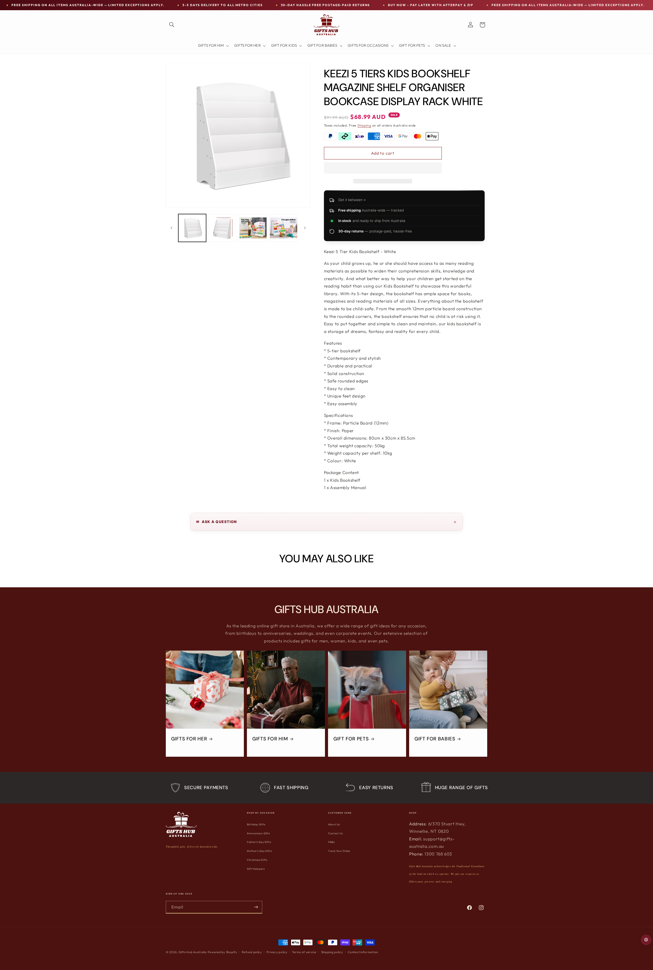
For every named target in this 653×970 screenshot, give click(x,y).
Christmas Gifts (257, 860)
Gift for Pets (351, 739)
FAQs (331, 842)
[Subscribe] (256, 907)
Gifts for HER (189, 739)
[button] (383, 168)
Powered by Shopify (222, 952)
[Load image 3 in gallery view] (253, 228)
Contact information (363, 952)
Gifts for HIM (270, 739)
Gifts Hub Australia (193, 952)
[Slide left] (171, 227)
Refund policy (252, 952)
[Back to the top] (646, 940)
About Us (334, 824)
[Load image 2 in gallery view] (222, 228)
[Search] (172, 25)
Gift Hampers (256, 868)
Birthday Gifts (256, 824)
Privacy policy (277, 952)
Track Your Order (339, 851)
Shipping (364, 125)
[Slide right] (304, 227)
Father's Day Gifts (259, 842)
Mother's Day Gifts (259, 851)
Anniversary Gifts (258, 833)
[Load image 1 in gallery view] (192, 228)
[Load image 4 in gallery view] (283, 228)
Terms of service (304, 952)
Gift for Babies (435, 739)
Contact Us (335, 833)
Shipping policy (332, 952)
